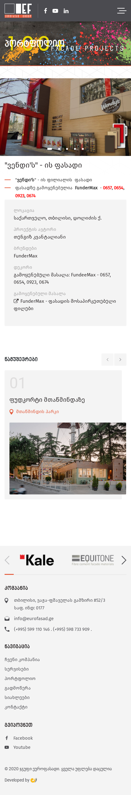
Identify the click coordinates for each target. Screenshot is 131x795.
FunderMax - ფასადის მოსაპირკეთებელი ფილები (65, 304)
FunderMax (25, 256)
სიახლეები (17, 697)
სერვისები (17, 669)
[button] (49, 149)
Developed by (17, 780)
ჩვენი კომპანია (22, 659)
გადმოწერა (18, 688)
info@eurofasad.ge (34, 618)
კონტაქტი (16, 707)
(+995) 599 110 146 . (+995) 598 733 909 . (53, 629)
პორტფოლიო (20, 678)
